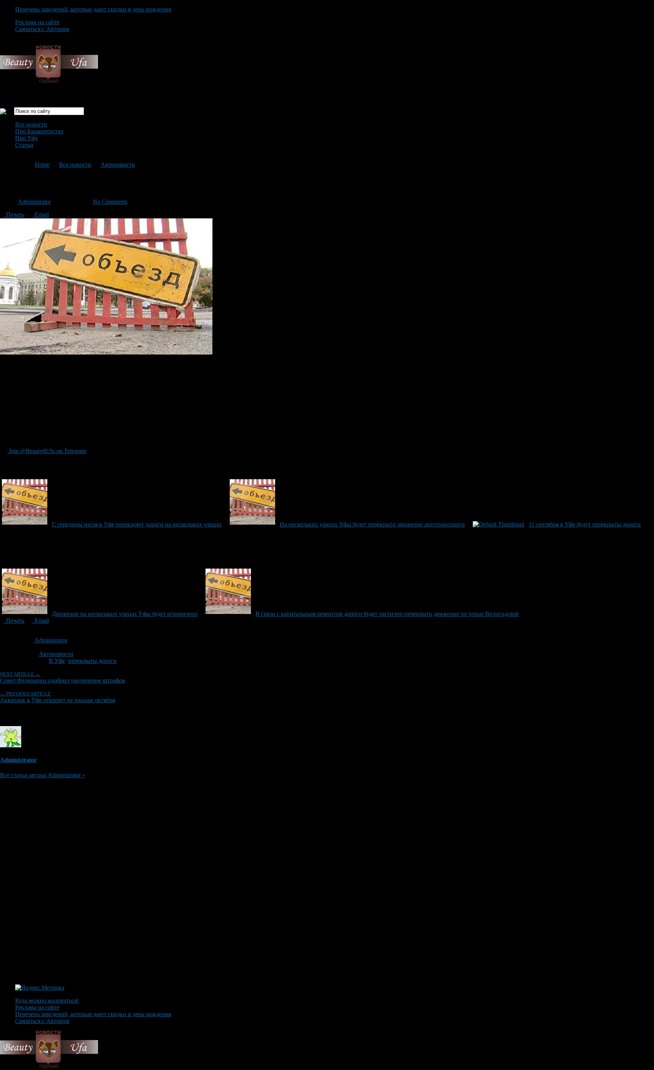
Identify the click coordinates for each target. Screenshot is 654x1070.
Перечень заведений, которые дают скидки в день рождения (93, 9)
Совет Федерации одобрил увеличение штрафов (62, 677)
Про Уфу (26, 138)
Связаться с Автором (42, 29)
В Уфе (57, 661)
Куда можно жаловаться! (47, 1000)
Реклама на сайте (37, 22)
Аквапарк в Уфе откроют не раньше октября (57, 697)
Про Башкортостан (39, 131)
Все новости (31, 124)
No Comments (110, 201)
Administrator (34, 201)
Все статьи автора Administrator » (42, 775)
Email (40, 214)
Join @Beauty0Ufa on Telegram (46, 451)
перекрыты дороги (92, 661)
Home (42, 164)
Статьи (24, 145)
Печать (13, 214)
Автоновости (118, 164)
